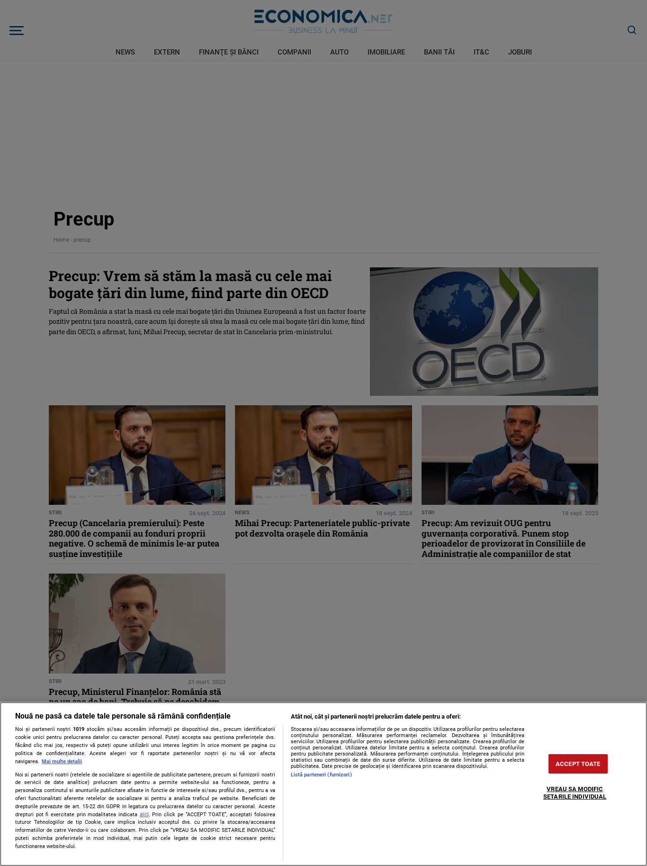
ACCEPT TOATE (578, 763)
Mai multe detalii (62, 761)
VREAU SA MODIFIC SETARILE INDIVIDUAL (574, 793)
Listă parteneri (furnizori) (321, 775)
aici (144, 814)
